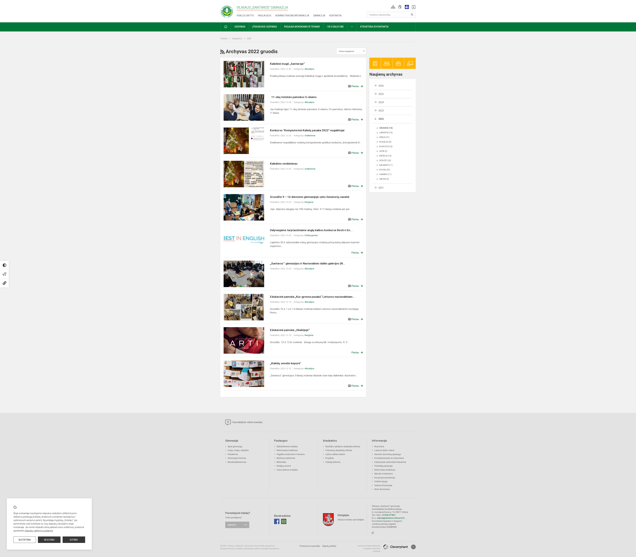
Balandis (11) (386, 165)
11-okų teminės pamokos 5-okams (293, 97)
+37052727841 (389, 515)
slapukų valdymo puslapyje (39, 530)
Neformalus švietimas (287, 450)
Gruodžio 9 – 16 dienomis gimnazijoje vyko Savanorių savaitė (309, 197)
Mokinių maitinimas (286, 458)
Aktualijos (309, 69)
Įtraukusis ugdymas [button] (264, 26)
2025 (381, 94)
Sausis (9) (384, 179)
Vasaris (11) (385, 174)
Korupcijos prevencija (384, 477)
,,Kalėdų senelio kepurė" (285, 363)
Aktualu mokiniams (383, 473)
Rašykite (232, 525)
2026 (381, 85)
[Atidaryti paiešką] (412, 14)
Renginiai (309, 202)
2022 (249, 38)
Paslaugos (264, 15)
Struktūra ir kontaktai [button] (374, 26)
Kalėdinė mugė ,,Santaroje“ (287, 63)
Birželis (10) (385, 156)
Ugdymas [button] (239, 26)
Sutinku (74, 539)
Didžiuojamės (311, 235)
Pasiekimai (233, 454)
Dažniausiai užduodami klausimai (390, 462)
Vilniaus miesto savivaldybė (351, 519)
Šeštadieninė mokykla (287, 446)
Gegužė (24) (385, 160)
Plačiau (355, 86)
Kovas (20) (384, 170)
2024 (381, 102)
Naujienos (237, 38)
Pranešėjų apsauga (383, 466)
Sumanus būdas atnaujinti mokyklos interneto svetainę (368, 548)
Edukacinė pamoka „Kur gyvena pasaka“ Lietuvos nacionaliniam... (312, 296)
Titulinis (224, 38)
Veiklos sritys (245, 15)
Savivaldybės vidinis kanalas (247, 422)
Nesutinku (49, 539)
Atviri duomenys (382, 489)
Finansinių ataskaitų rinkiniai (338, 450)
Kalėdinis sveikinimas (283, 163)
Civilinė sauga (380, 481)
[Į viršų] (413, 547)
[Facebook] (276, 521)
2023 (381, 110)
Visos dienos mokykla (287, 470)
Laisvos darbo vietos (384, 450)
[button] (393, 7)
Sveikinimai (310, 135)
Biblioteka (281, 462)
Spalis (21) (384, 137)
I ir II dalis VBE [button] (335, 26)
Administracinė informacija (292, 15)
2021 (381, 187)
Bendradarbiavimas (237, 462)
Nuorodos (379, 446)
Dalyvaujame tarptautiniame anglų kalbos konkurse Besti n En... (311, 230)
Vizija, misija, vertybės (238, 450)
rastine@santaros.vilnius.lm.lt (391, 518)
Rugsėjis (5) (385, 142)
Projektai (329, 458)
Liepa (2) (383, 151)
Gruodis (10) (386, 128)
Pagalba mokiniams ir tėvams (291, 454)
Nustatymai (25, 539)
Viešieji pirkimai (332, 462)
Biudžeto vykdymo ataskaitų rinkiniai (342, 446)
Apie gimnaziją (235, 446)
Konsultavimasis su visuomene (389, 458)
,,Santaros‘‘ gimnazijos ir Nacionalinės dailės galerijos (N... (307, 263)
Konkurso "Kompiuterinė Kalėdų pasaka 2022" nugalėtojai (307, 130)
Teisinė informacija (383, 485)
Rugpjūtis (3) (386, 146)
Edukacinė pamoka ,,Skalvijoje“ (290, 330)
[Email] (283, 521)
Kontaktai (335, 15)
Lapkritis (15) (386, 132)
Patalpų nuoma (284, 466)
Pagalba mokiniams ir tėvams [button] (302, 26)
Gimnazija (319, 15)
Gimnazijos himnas (237, 458)
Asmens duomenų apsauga (387, 454)
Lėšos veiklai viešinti (335, 454)
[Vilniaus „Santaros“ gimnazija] (227, 10)
